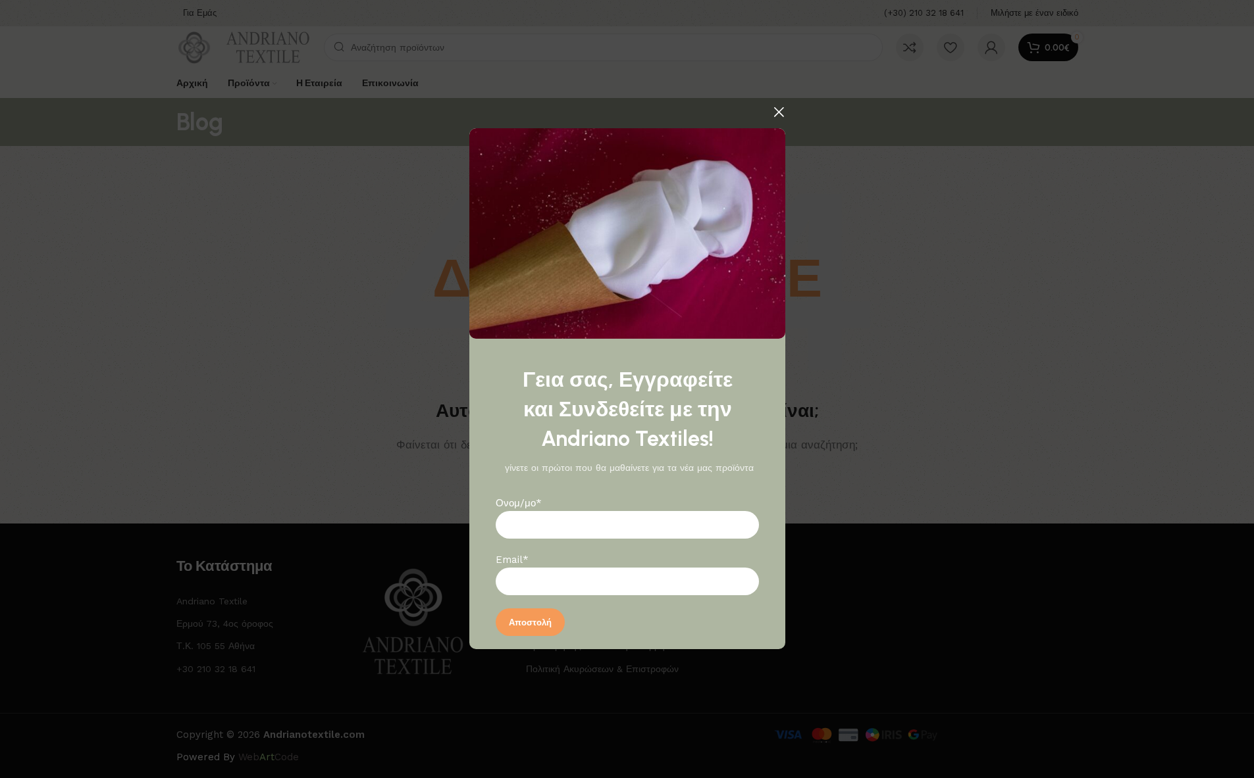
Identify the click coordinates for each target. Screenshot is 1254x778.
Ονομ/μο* (519, 504)
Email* (512, 560)
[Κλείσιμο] (778, 111)
